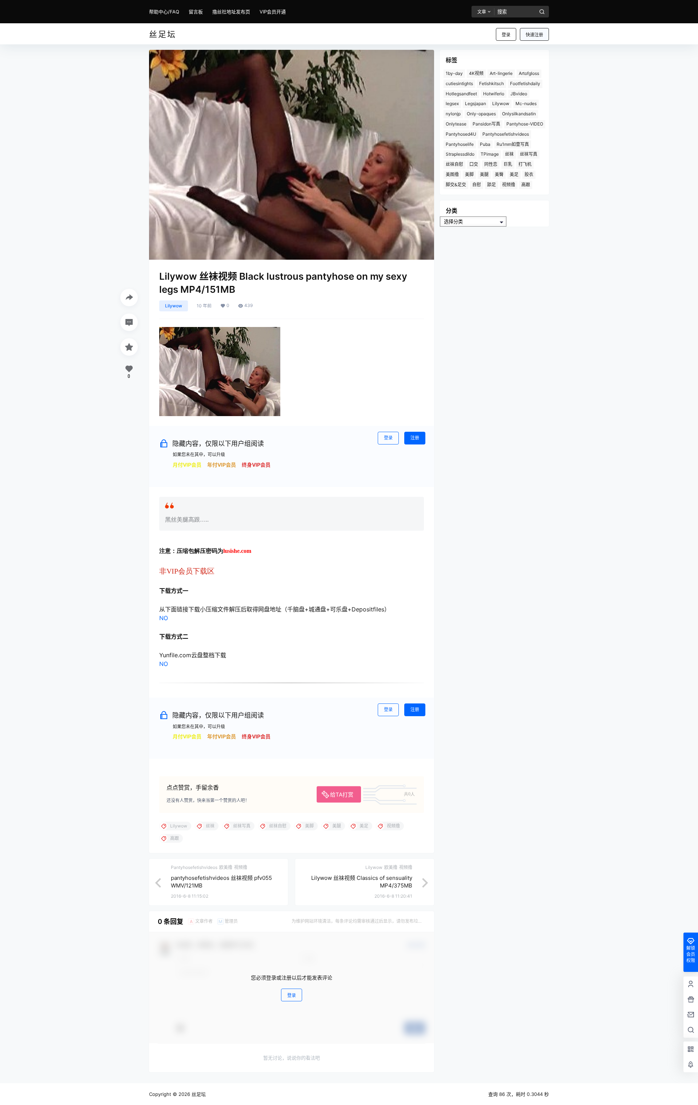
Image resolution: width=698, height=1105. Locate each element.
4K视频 (476, 73)
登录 (506, 34)
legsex (452, 103)
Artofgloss (529, 73)
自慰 (476, 184)
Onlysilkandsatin (519, 113)
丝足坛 (198, 1094)
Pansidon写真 (486, 124)
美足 (514, 174)
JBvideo (518, 93)
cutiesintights (459, 83)
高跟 (525, 184)
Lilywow (173, 305)
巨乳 (508, 164)
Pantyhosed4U (461, 134)
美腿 (484, 174)
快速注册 (534, 34)
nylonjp (453, 113)
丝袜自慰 (454, 164)
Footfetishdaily (525, 83)
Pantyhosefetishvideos (505, 134)
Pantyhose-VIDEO (524, 124)
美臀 (499, 174)
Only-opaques (481, 113)
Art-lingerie (501, 73)
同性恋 (490, 164)
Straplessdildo (460, 154)
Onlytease (456, 124)
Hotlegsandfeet (461, 93)
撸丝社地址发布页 (231, 12)
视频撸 (508, 184)
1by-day (454, 73)
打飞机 (524, 164)
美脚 (469, 174)
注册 (414, 437)
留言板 (196, 12)
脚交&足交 (456, 184)
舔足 (491, 184)
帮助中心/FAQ (164, 12)
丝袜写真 (528, 154)
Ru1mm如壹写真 (513, 144)
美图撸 (452, 174)
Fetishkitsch (491, 83)
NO (163, 618)
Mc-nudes (526, 103)
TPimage (490, 154)
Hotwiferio (493, 93)
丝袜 (509, 154)
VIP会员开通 (273, 12)
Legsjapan (475, 103)
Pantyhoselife (460, 144)
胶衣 (529, 174)
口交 (473, 164)
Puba (485, 144)
